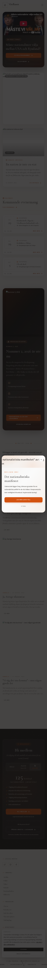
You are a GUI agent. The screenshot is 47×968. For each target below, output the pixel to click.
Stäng (23, 506)
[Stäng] (41, 459)
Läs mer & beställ (24, 500)
